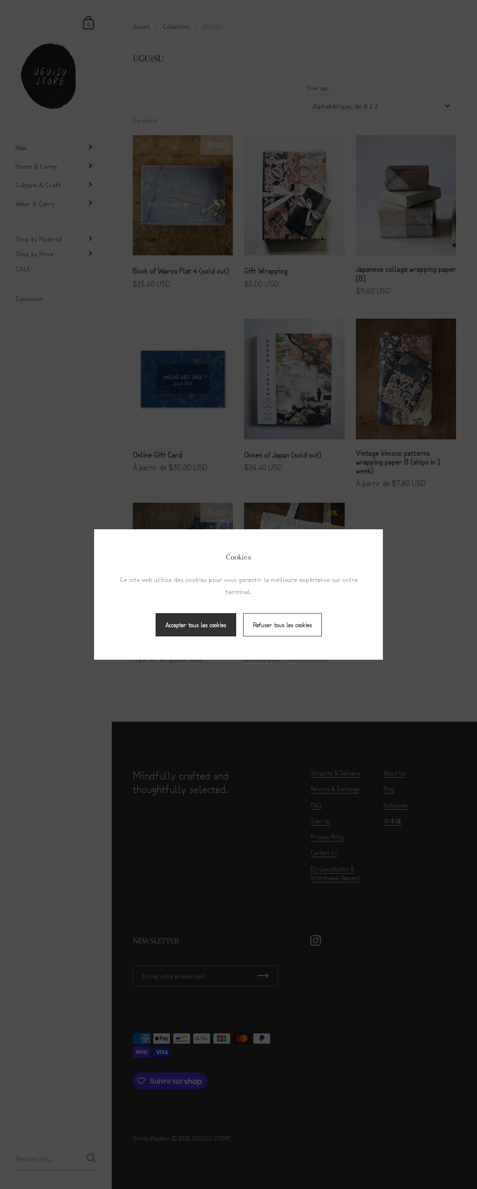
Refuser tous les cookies (282, 624)
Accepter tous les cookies (195, 624)
